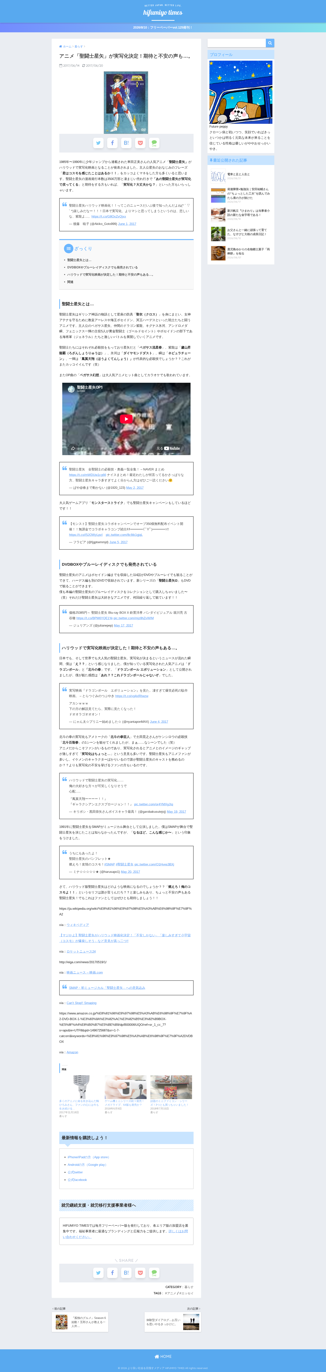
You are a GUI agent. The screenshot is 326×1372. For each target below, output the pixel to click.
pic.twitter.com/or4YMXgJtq (153, 804)
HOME (165, 1356)
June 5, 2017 (118, 542)
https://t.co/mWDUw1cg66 (87, 475)
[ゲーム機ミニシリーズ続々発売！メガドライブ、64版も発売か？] (125, 1087)
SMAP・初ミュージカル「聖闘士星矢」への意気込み (107, 988)
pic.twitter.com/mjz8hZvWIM (134, 618)
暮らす (189, 1287)
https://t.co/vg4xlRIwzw (131, 696)
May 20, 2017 (130, 872)
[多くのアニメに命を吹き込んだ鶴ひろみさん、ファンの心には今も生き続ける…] (80, 1087)
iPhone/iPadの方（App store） (89, 1157)
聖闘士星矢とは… (79, 260)
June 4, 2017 (159, 722)
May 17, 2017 (123, 625)
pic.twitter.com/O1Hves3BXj (154, 864)
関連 (70, 282)
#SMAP (109, 864)
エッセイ (187, 1293)
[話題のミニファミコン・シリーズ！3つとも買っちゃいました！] (171, 1087)
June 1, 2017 (127, 224)
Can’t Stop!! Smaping (81, 1003)
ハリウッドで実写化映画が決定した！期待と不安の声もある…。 (111, 274)
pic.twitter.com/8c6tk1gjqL (124, 535)
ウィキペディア (78, 925)
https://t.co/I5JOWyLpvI (86, 535)
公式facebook (77, 1180)
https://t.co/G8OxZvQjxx (108, 216)
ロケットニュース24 (81, 951)
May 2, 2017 (135, 488)
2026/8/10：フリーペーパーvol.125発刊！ (163, 27)
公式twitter (75, 1172)
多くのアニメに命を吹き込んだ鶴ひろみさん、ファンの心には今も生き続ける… (79, 1104)
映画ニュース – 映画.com (85, 972)
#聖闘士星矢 (125, 864)
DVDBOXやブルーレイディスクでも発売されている (102, 267)
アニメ (171, 1293)
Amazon (72, 1052)
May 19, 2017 (176, 811)
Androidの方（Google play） (88, 1165)
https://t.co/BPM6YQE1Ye (94, 618)
